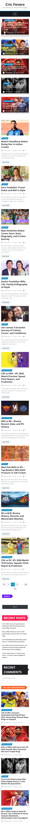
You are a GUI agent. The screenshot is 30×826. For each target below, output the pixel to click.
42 (26, 584)
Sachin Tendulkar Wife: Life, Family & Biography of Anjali (14, 284)
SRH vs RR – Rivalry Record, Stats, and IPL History (12, 424)
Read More (5, 162)
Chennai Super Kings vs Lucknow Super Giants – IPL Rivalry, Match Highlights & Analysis (13, 655)
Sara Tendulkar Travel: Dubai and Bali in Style (13, 189)
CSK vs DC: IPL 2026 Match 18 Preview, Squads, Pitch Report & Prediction (15, 563)
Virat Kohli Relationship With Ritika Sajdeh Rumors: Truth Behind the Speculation (16, 27)
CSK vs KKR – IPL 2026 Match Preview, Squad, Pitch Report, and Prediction (13, 377)
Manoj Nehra (10, 32)
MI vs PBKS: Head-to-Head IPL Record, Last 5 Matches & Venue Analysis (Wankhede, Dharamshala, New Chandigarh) (14, 106)
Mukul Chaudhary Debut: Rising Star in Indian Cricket (14, 144)
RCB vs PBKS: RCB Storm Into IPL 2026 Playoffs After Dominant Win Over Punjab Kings (14, 68)
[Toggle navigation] (15, 13)
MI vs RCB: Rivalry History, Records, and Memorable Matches (12, 516)
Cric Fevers (15, 4)
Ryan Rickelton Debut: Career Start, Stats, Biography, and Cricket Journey (13, 234)
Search (7, 596)
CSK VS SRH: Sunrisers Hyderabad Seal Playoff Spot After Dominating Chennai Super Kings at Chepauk (15, 49)
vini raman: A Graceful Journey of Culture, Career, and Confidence (13, 330)
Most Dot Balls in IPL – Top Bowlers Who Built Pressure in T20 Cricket (13, 470)
